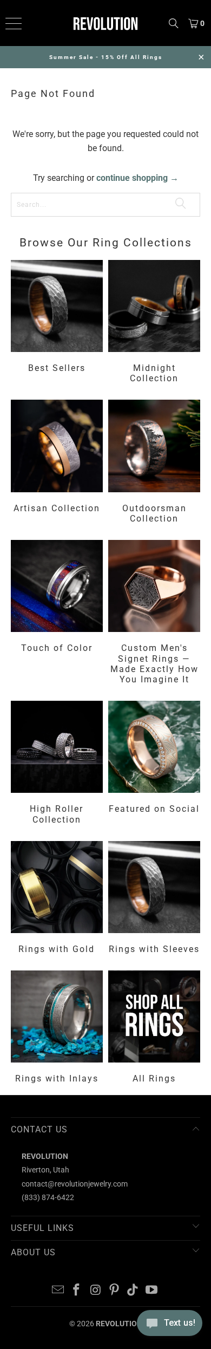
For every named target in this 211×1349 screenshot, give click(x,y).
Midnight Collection (154, 323)
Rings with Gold (57, 899)
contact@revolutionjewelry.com (75, 1183)
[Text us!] (169, 1326)
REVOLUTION (119, 1323)
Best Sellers (57, 323)
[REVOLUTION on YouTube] (152, 1291)
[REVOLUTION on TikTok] (133, 1291)
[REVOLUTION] (106, 23)
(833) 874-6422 (48, 1197)
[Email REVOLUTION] (58, 1291)
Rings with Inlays (57, 1028)
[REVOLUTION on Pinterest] (115, 1291)
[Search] (173, 23)
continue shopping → (137, 178)
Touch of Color (57, 613)
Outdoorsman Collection (154, 463)
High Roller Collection (57, 764)
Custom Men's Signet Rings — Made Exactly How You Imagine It (154, 613)
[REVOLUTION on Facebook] (77, 1291)
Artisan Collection (57, 463)
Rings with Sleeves (154, 899)
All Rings (154, 1028)
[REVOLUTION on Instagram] (96, 1291)
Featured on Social (154, 764)
